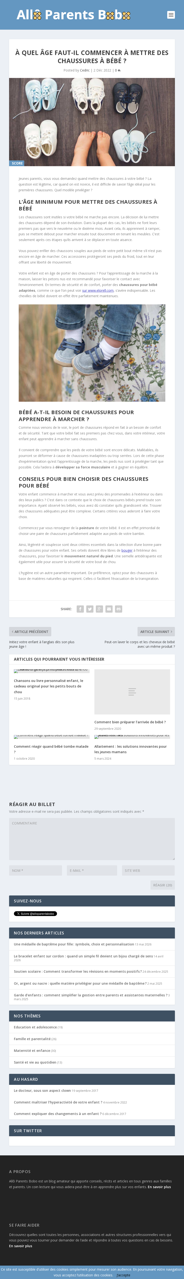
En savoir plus (159, 1187)
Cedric (85, 70)
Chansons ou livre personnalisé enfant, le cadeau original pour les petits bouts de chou (48, 686)
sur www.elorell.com (98, 290)
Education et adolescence (35, 1027)
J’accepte (123, 1275)
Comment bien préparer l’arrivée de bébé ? (130, 722)
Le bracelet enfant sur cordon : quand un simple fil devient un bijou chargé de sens (83, 956)
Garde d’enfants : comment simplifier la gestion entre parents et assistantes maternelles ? (90, 995)
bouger (126, 550)
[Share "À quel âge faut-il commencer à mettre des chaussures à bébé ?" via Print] (118, 609)
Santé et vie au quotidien (35, 1062)
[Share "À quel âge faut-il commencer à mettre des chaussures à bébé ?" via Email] (109, 609)
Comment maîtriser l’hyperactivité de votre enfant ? (58, 1102)
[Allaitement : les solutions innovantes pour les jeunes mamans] (132, 737)
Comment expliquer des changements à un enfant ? (58, 1113)
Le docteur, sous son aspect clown (42, 1090)
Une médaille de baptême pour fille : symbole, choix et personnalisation (74, 944)
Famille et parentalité (32, 1039)
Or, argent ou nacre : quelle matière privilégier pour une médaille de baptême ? (80, 983)
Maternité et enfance (32, 1050)
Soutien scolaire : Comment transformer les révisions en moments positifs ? (78, 971)
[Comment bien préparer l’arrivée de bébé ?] (132, 691)
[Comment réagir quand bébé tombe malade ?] (52, 737)
